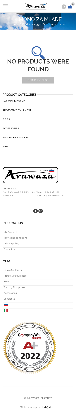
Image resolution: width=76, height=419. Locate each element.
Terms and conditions (15, 237)
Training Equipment (15, 137)
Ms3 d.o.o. (50, 407)
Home (14, 24)
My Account (10, 232)
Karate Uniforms (14, 101)
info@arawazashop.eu (53, 195)
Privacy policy (11, 243)
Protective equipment (17, 110)
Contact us (9, 249)
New (6, 146)
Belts (6, 119)
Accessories (11, 128)
